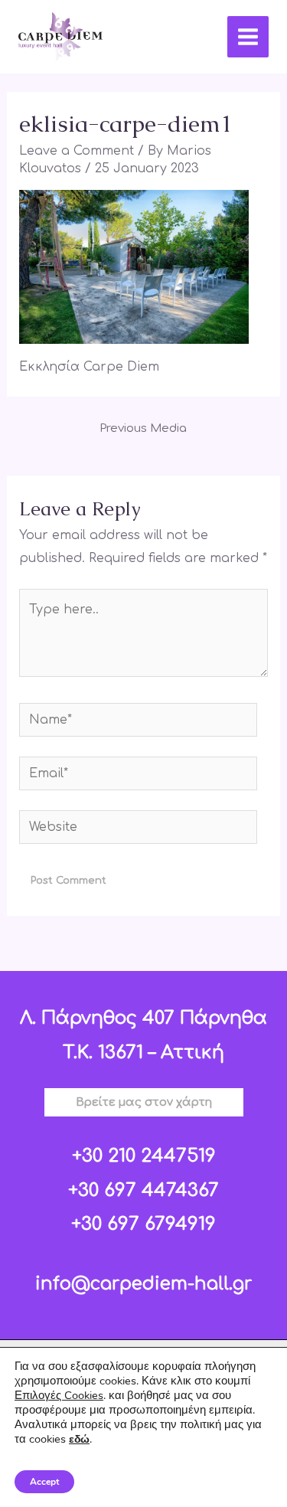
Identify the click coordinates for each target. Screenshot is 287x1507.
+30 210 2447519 (144, 1156)
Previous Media (143, 428)
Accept (44, 1482)
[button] (143, 1102)
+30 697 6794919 (143, 1224)
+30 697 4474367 (143, 1190)
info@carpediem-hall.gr (143, 1283)
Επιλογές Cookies (59, 1395)
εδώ (79, 1439)
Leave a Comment (76, 151)
